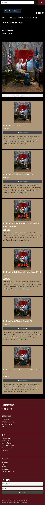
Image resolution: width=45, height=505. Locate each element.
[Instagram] (5, 408)
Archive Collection (7, 443)
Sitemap (4, 426)
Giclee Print (7, 30)
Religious (5, 462)
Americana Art (11, 17)
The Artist (5, 450)
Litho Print (7, 33)
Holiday (4, 467)
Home (3, 17)
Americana (21, 17)
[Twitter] (11, 408)
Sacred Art (5, 441)
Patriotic (4, 464)
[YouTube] (8, 408)
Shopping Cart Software (13, 502)
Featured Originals (8, 445)
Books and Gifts (7, 448)
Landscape (5, 469)
